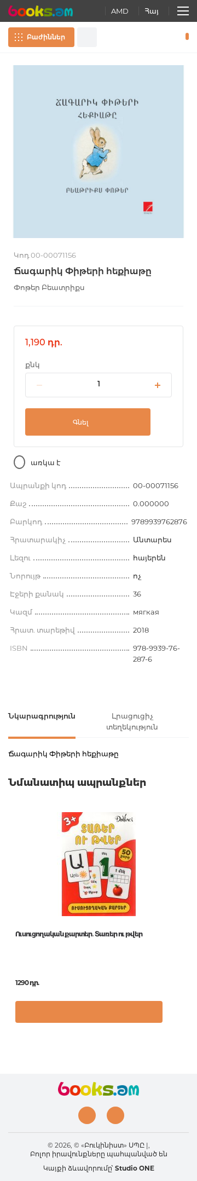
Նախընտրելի (168, 37)
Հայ (151, 11)
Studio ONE (134, 1168)
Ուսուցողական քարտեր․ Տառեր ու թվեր (78, 934)
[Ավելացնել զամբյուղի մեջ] (89, 1012)
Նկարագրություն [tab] (42, 715)
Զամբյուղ (185, 37)
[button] (177, 1017)
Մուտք (153, 37)
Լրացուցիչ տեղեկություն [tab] (132, 721)
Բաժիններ (46, 37)
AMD (120, 11)
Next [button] (183, 891)
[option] (98, 151)
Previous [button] (14, 891)
